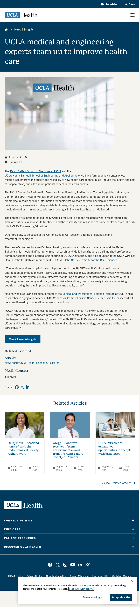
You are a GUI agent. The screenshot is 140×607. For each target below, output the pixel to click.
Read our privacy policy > (81, 588)
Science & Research (47, 362)
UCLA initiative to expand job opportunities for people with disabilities (114, 448)
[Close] (132, 580)
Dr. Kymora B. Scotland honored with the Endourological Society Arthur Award (23, 448)
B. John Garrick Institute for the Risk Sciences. (89, 260)
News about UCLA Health (19, 362)
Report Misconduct (80, 576)
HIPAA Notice (15, 576)
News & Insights (23, 29)
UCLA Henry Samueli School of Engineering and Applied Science (44, 175)
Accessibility (101, 576)
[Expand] (133, 520)
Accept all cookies (121, 597)
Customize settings (92, 597)
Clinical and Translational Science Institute (88, 293)
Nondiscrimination (56, 576)
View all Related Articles (116, 482)
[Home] (6, 29)
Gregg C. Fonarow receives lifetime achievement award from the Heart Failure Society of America (68, 450)
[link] (16, 387)
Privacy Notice (35, 576)
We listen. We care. (122, 576)
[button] (109, 4)
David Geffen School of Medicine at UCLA (35, 171)
